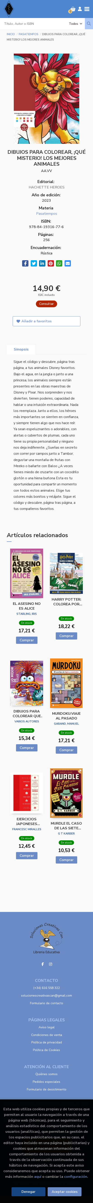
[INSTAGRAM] (50, 964)
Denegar (28, 1191)
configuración (75, 1176)
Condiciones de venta (46, 1035)
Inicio (11, 34)
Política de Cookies (46, 1050)
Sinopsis (21, 349)
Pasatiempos (29, 34)
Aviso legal (47, 1027)
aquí (37, 1176)
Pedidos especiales (46, 1082)
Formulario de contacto (46, 1003)
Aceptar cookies (65, 1191)
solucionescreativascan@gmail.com (46, 995)
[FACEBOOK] (42, 964)
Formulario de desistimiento (46, 1089)
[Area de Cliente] (80, 9)
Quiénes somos (46, 1074)
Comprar (27, 640)
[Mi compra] (73, 9)
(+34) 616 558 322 (46, 988)
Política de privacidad (46, 1042)
